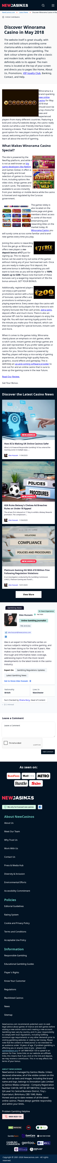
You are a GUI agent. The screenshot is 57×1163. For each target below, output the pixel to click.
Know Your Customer (15, 980)
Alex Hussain (13, 455)
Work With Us (11, 848)
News (7, 1006)
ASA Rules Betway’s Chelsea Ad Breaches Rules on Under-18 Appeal (25, 507)
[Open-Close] (53, 5)
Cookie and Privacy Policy (17, 923)
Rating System (11, 914)
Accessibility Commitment (17, 890)
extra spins (46, 309)
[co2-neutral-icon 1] (42, 1127)
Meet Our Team (12, 831)
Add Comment (48, 752)
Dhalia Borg (24, 700)
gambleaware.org (10, 1050)
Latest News (23, 12)
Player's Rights (11, 972)
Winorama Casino (40, 230)
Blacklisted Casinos (13, 997)
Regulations (10, 989)
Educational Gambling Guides (19, 963)
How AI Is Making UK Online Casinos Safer (26, 443)
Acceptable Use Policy (15, 940)
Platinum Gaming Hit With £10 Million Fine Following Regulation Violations (27, 572)
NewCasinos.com (8, 12)
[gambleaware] (13, 1136)
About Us (9, 822)
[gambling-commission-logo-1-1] (13, 1143)
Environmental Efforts (15, 882)
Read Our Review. (11, 376)
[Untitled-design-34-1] (28, 1136)
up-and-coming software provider (32, 363)
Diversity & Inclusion (14, 873)
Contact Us (9, 856)
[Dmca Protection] (15, 1127)
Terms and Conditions (15, 931)
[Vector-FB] (40, 807)
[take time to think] (44, 1136)
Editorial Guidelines (14, 906)
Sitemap (8, 1014)
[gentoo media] (28, 1143)
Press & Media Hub (13, 865)
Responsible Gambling (15, 955)
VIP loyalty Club (32, 73)
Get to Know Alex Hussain (16, 681)
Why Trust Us (10, 839)
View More (28, 594)
